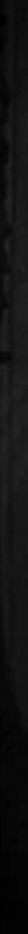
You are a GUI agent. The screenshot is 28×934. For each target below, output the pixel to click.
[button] (14, 324)
